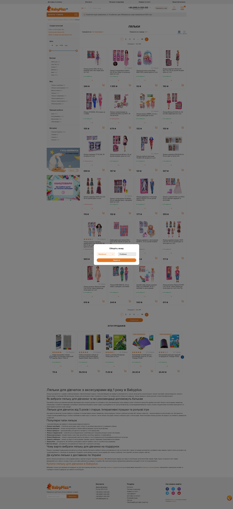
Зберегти (116, 260)
